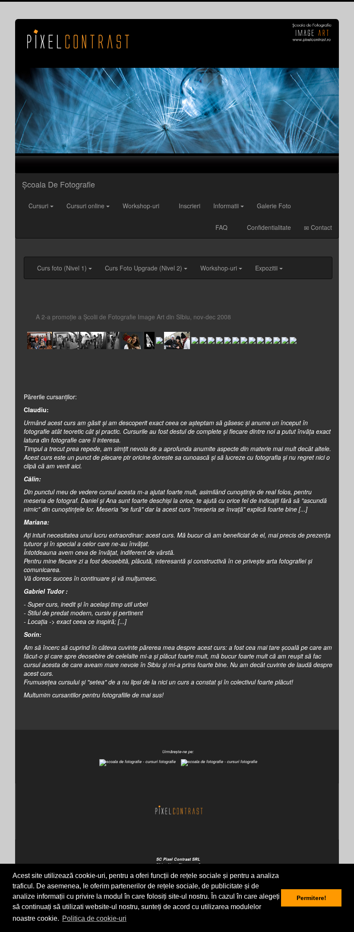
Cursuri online (85, 205)
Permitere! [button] (311, 897)
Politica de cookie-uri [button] (94, 918)
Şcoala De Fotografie (58, 184)
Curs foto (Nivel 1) (62, 268)
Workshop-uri (141, 205)
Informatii (226, 205)
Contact (320, 227)
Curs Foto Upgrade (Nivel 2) (143, 268)
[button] (39, 110)
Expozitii (266, 268)
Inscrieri (188, 205)
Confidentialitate (268, 227)
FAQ (221, 227)
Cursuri (38, 205)
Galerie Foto (274, 205)
